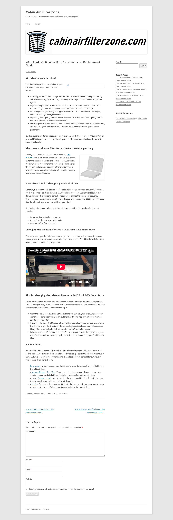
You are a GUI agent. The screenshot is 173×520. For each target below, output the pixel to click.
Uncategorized (50, 393)
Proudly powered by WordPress (37, 509)
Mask (34, 384)
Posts (37, 24)
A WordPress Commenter (125, 118)
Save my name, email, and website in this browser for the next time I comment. (61, 489)
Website (29, 479)
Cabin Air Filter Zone (42, 12)
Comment (30, 431)
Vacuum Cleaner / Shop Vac (43, 372)
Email (29, 469)
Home (28, 24)
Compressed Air (44, 378)
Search (118, 62)
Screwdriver (35, 366)
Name (29, 459)
